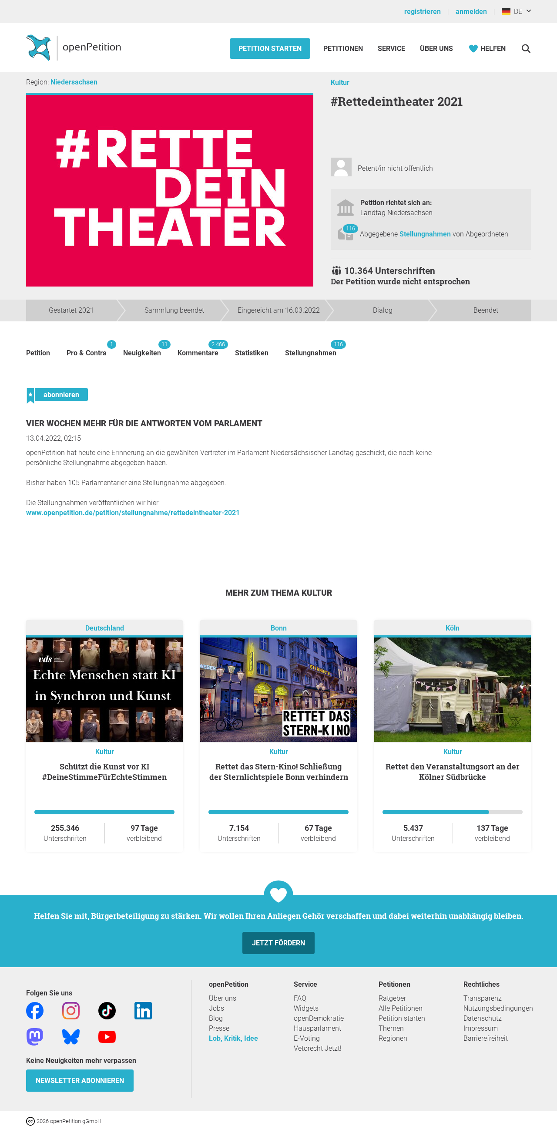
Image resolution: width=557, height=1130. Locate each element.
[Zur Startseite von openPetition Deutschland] (74, 47)
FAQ (300, 998)
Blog (216, 1018)
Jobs (216, 1008)
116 (350, 228)
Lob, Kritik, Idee (233, 1038)
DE (516, 11)
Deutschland (104, 628)
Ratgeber (392, 998)
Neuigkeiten (142, 349)
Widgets (306, 1008)
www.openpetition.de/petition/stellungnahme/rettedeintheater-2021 (133, 513)
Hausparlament (317, 1028)
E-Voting (307, 1038)
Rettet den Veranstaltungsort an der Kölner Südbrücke (453, 771)
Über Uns (436, 48)
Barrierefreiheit (485, 1038)
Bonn (279, 628)
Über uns (222, 998)
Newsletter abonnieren (80, 1080)
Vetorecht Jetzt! (318, 1048)
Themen (391, 1028)
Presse (219, 1028)
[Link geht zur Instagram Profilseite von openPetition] (71, 1010)
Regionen (393, 1038)
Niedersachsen (73, 82)
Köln (453, 628)
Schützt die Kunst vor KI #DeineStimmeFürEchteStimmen (104, 771)
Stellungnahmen (426, 234)
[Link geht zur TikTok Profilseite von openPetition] (107, 1010)
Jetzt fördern (278, 943)
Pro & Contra (87, 349)
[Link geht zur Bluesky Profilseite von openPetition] (71, 1036)
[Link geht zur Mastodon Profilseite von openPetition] (35, 1036)
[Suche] (525, 49)
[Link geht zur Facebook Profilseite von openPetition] (35, 1010)
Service (391, 48)
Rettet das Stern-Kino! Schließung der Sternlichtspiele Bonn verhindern (278, 771)
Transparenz (482, 998)
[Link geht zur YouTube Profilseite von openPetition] (107, 1036)
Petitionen (344, 48)
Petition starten (270, 48)
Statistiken (251, 353)
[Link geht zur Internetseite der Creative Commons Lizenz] (31, 1121)
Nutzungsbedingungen (498, 1008)
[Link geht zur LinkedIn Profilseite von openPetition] (143, 1010)
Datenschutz (482, 1018)
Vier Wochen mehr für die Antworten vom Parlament (144, 423)
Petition (38, 353)
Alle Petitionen (401, 1008)
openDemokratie (319, 1018)
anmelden (471, 11)
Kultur (340, 82)
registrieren (422, 11)
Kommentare (198, 349)
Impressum (480, 1028)
